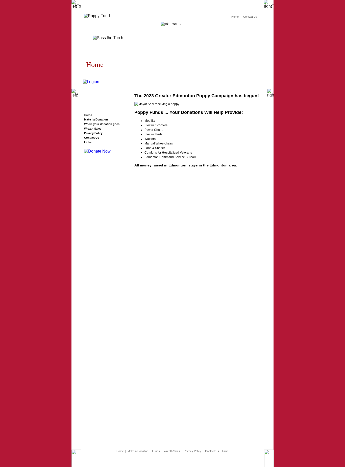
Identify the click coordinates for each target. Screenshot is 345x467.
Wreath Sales (92, 128)
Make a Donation (138, 451)
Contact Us (250, 16)
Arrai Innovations (143, 459)
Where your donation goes (101, 124)
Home (235, 16)
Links (87, 142)
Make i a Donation (96, 119)
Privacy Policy (93, 133)
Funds (156, 451)
